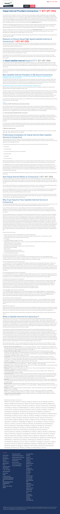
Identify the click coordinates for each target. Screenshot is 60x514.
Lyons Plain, (19, 423)
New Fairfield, (8, 427)
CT (10, 476)
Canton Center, (44, 405)
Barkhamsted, (13, 403)
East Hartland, (15, 413)
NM (10, 482)
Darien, (34, 409)
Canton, (38, 405)
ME (6, 479)
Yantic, (44, 447)
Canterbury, (32, 405)
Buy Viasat (43, 27)
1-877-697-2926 (53, 1)
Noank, (47, 427)
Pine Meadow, (26, 433)
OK (6, 483)
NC (3, 482)
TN (3, 486)
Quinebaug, (20, 435)
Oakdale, (39, 431)
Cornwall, (44, 407)
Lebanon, (7, 423)
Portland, (52, 433)
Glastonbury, (25, 417)
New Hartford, (15, 427)
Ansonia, (23, 401)
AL (3, 476)
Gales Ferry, (52, 415)
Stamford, (47, 439)
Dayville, (39, 409)
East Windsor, (43, 413)
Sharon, (21, 437)
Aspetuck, (35, 401)
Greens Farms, (48, 417)
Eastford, (15, 415)
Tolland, (53, 441)
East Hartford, (8, 413)
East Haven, (23, 413)
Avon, (40, 401)
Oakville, (45, 431)
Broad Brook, (8, 405)
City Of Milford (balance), (24, 407)
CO (54, 228)
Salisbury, (36, 435)
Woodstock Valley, (37, 447)
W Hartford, (20, 443)
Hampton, (33, 419)
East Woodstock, (9, 415)
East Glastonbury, (24, 411)
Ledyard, (12, 423)
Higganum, (30, 421)
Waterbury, (51, 443)
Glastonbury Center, (34, 417)
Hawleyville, (8, 421)
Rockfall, (25, 435)
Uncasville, (7, 443)
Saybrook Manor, (9, 437)
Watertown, (14, 445)
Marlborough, (13, 425)
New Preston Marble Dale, (33, 427)
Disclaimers (5, 457)
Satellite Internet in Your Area (18, 457)
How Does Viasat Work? (17, 464)
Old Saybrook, (52, 431)
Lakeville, (51, 421)
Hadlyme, (21, 419)
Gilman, (14, 417)
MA (3, 479)
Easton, (21, 415)
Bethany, (27, 403)
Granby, (42, 417)
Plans (32, 6)
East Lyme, (37, 413)
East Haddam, (39, 411)
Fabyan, (26, 415)
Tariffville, (33, 441)
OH (5, 483)
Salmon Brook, (43, 435)
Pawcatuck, (13, 433)
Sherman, (26, 437)
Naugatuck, (34, 425)
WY (5, 487)
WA (52, 228)
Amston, (12, 401)
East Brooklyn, (8, 411)
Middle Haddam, (21, 425)
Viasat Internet (6, 461)
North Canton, (16, 429)
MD (5, 479)
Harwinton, (50, 419)
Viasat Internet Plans (16, 454)
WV (3, 487)
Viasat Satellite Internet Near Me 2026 (29, 480)
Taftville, (27, 441)
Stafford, (25, 439)
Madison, (25, 423)
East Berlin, (51, 409)
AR (4, 476)
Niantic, (42, 427)
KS (10, 477)
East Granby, (32, 411)
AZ (55, 228)
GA (50, 228)
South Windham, (9, 439)
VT (8, 486)
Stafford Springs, (32, 439)
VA (46, 228)
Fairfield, (31, 415)
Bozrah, (32, 403)
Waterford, (7, 445)
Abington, (7, 401)
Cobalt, (32, 407)
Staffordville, (40, 439)
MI (7, 479)
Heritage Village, (23, 421)
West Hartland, (8, 447)
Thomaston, (47, 441)
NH (7, 482)
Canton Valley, (52, 405)
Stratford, (16, 441)
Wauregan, (20, 445)
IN (9, 477)
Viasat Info (28, 457)
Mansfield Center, (40, 423)
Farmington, (45, 415)
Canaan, (19, 405)
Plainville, (39, 433)
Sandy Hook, (51, 435)
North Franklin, (24, 429)
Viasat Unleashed (6, 471)
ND (5, 482)
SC (3, 484)
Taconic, (21, 441)
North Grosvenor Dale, (42, 429)
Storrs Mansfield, (9, 441)
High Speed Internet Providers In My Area (30, 485)
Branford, (45, 403)
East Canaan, (15, 411)
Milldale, (28, 425)
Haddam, (15, 419)
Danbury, (22, 409)
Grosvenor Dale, (9, 419)
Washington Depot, (42, 443)
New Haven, (23, 427)
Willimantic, (23, 447)
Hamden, (27, 419)
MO (11, 479)
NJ (9, 482)
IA (5, 477)
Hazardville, (15, 421)
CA (45, 228)
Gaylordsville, (8, 417)
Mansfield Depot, (49, 423)
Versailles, (14, 443)
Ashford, (29, 401)
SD (4, 484)
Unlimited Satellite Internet (17, 455)
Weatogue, (27, 445)
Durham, (45, 409)
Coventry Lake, (8, 409)
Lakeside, (45, 421)
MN (9, 479)
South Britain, (42, 437)
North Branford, (8, 429)
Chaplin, (15, 407)
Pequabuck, (19, 433)
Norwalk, (34, 431)
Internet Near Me (15, 462)
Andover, (18, 401)
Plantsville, (46, 433)
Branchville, (39, 403)
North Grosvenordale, (10, 431)
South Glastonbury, (51, 437)
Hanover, (38, 419)
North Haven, (19, 431)
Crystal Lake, (16, 409)
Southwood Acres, (17, 439)
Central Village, (8, 407)
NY (3, 483)
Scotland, (16, 437)
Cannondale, (25, 405)
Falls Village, (38, 415)
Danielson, (29, 409)
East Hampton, (47, 411)
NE (6, 482)
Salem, (31, 435)
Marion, (7, 425)
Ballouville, (46, 401)
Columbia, (38, 407)
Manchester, (32, 423)
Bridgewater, (51, 403)
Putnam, (7, 435)
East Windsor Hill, (52, 413)
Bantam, (7, 403)
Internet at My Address (16, 465)
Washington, (34, 443)
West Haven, (16, 447)
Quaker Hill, (13, 435)
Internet (26, 6)
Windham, (29, 447)
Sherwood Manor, (34, 437)
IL (49, 228)
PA (3, 230)
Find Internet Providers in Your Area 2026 (29, 470)
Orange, (7, 433)
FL (48, 228)
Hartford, (44, 419)
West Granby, (42, 445)
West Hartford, (49, 445)
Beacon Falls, (20, 403)
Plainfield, (33, 433)
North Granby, (32, 429)
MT (3, 480)
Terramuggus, (39, 441)
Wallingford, (27, 443)
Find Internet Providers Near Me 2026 (29, 496)
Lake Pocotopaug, (38, 421)
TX (43, 228)
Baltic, (51, 401)
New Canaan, (48, 425)
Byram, (14, 405)
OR (7, 483)
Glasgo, (19, 417)
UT (6, 486)
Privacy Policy (6, 455)
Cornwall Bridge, (51, 407)
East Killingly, (30, 413)
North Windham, (27, 431)
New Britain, (41, 425)
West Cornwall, (34, 445)
